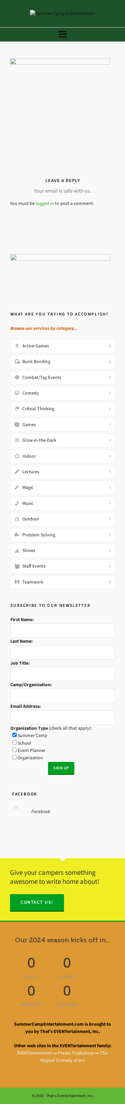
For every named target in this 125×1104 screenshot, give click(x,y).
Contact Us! (37, 902)
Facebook (23, 794)
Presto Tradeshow (76, 1053)
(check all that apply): (51, 728)
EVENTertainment (34, 1053)
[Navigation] (62, 35)
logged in (45, 203)
